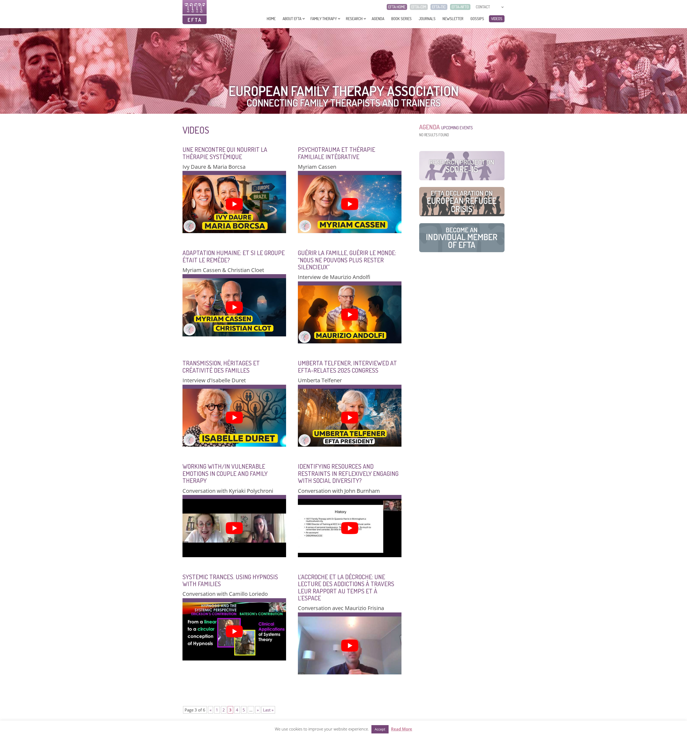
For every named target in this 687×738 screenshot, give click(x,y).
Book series (401, 18)
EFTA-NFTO (460, 7)
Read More (401, 729)
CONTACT (483, 7)
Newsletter (453, 18)
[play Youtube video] (234, 204)
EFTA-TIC (439, 7)
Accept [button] (380, 729)
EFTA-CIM (418, 7)
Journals (427, 18)
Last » (268, 710)
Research (354, 18)
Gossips (477, 18)
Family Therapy (323, 18)
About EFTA (292, 18)
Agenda (378, 18)
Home (271, 18)
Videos (496, 18)
